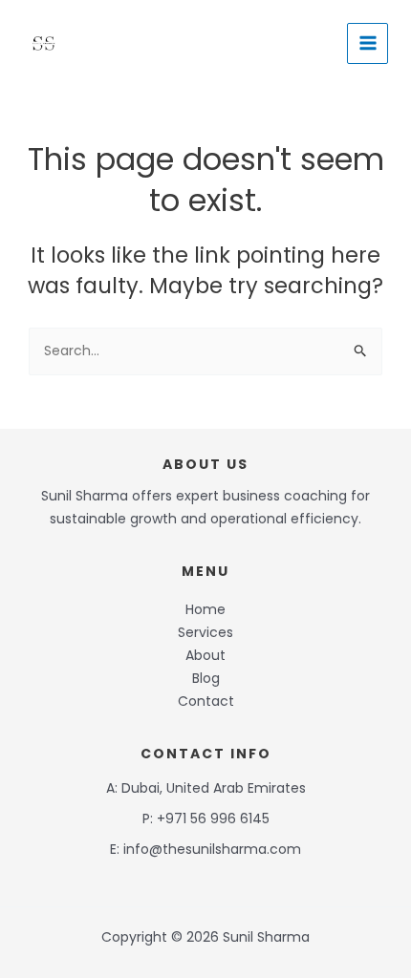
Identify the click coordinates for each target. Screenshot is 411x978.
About (205, 655)
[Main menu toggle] (367, 43)
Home (205, 609)
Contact (206, 701)
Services (205, 632)
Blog (206, 678)
